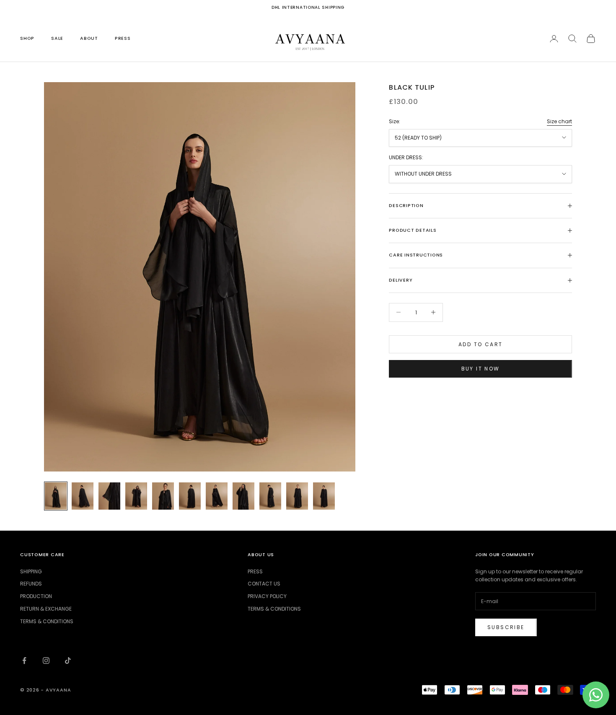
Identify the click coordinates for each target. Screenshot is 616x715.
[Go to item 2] (82, 496)
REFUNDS (31, 583)
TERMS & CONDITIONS (46, 621)
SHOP (27, 38)
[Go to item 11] (324, 496)
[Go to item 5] (163, 496)
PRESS (123, 38)
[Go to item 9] (270, 496)
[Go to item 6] (190, 496)
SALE (57, 38)
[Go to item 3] (109, 496)
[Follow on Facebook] (24, 660)
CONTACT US (264, 583)
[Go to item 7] (216, 496)
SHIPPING (31, 571)
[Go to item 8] (243, 496)
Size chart (559, 121)
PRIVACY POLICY (267, 596)
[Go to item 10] (297, 496)
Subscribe (506, 627)
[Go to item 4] (136, 496)
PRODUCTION (36, 596)
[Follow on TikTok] (68, 660)
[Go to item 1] (55, 496)
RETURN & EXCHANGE (46, 608)
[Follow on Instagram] (46, 660)
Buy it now (480, 368)
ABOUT (89, 38)
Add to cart (480, 343)
